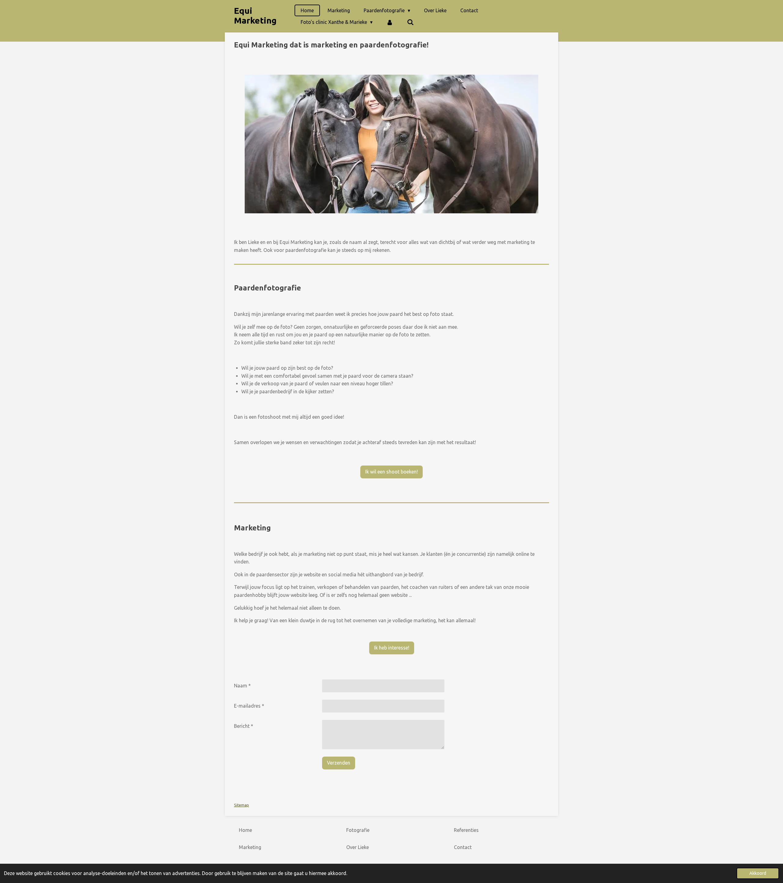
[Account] (389, 22)
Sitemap (241, 805)
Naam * (242, 685)
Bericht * (243, 726)
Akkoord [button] (757, 873)
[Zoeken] (410, 22)
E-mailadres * (249, 706)
